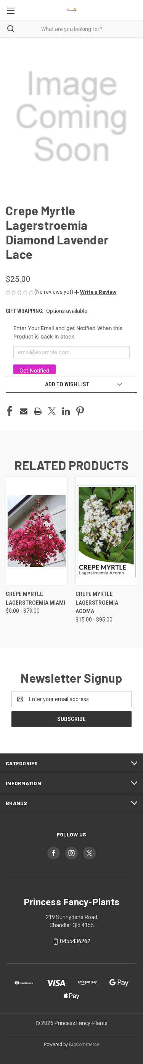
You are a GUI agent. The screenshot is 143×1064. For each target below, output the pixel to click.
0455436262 (75, 941)
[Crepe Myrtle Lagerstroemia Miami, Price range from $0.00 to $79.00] (36, 531)
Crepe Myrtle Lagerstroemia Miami (35, 598)
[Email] (23, 411)
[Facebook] (9, 411)
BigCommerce (84, 1044)
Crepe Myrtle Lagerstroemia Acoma (97, 603)
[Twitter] (52, 411)
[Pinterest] (80, 411)
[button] (95, 292)
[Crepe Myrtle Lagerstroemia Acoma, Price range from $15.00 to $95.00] (106, 531)
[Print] (38, 411)
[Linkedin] (66, 411)
